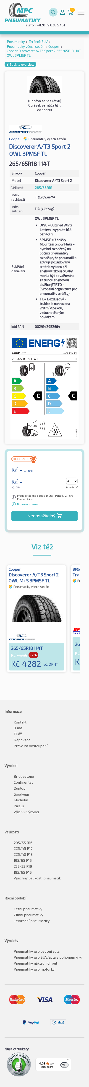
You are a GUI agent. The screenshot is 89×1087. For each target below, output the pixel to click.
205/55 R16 (23, 842)
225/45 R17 (23, 848)
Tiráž (18, 734)
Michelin (21, 800)
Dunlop (20, 788)
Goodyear (21, 794)
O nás (18, 728)
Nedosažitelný (41, 515)
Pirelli (19, 806)
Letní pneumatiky (28, 909)
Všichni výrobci (26, 812)
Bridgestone (24, 776)
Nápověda (22, 740)
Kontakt (20, 722)
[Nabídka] (68, 1061)
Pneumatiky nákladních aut (35, 963)
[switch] (64, 1064)
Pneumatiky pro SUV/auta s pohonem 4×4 (48, 957)
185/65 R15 (23, 872)
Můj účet (62, 12)
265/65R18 (43, 188)
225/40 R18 (23, 854)
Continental (23, 782)
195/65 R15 (23, 860)
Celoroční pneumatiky (32, 920)
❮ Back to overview (20, 64)
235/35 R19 (23, 866)
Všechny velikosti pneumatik (37, 878)
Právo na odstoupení (30, 745)
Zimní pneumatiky (28, 914)
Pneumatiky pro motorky (34, 969)
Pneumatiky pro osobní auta (37, 951)
